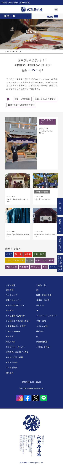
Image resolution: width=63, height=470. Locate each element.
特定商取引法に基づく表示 (17, 352)
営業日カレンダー (13, 300)
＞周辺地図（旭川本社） (16, 316)
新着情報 (10, 311)
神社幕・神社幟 (43, 300)
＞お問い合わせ (43, 347)
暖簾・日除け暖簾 (22, 99)
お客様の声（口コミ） (15, 305)
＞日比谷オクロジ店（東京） (18, 321)
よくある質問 (11, 368)
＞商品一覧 (41, 285)
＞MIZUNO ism (13, 331)
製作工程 (10, 336)
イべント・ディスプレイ (46, 316)
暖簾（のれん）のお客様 (45, 99)
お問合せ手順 (11, 362)
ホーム (7, 51)
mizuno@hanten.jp (35, 388)
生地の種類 (10, 342)
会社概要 (10, 290)
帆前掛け (40, 331)
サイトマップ (11, 295)
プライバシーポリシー (15, 347)
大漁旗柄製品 (42, 342)
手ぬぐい (40, 305)
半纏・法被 (41, 321)
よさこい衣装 (42, 326)
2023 (14, 51)
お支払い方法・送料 (14, 357)
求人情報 (10, 373)
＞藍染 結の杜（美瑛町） (16, 326)
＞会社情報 (10, 285)
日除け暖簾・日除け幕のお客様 (21, 105)
